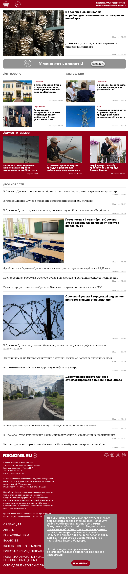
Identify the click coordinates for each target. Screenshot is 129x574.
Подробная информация (14, 508)
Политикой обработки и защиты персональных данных (77, 536)
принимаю (80, 563)
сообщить (98, 63)
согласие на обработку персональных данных (77, 529)
